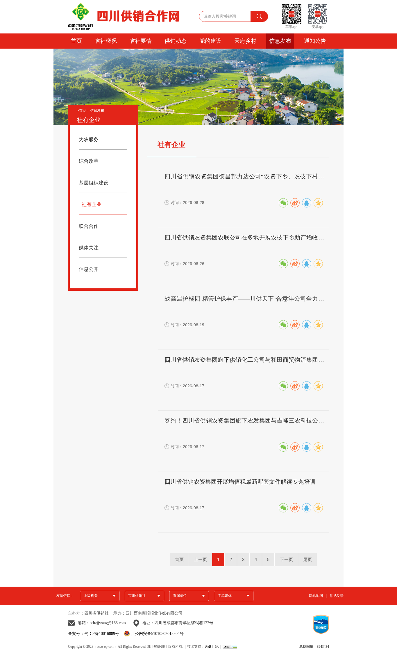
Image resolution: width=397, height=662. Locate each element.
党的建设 (210, 41)
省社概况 (106, 41)
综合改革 (89, 161)
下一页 (286, 559)
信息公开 (89, 269)
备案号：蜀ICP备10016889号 (93, 634)
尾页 (307, 559)
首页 (76, 41)
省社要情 (141, 41)
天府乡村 (245, 41)
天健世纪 (212, 647)
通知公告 (315, 41)
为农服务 (89, 139)
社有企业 (91, 204)
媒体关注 (89, 248)
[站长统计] (230, 647)
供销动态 (175, 41)
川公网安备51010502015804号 (157, 634)
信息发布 (280, 41)
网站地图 (316, 596)
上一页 (200, 559)
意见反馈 (337, 596)
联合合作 (89, 226)
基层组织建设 (93, 183)
